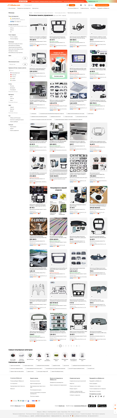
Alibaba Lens (17, 405)
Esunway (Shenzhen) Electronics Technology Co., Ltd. (58, 45)
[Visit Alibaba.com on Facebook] (90, 396)
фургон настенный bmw (15, 365)
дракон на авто (31, 371)
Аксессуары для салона (60, 12)
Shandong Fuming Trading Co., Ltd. (97, 108)
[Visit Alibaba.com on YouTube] (101, 396)
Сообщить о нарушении (75, 395)
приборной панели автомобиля (43, 365)
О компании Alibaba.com (16, 378)
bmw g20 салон (91, 368)
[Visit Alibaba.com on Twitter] (96, 396)
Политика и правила (34, 396)
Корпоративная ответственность (17, 386)
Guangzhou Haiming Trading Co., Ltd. (77, 242)
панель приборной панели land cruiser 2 (34, 368)
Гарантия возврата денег (35, 383)
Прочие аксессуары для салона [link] (74, 12)
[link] (115, 405)
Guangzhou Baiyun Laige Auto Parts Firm (38, 44)
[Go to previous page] (57, 346)
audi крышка (33, 113)
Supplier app (62, 405)
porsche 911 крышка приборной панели (76, 368)
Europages (78, 411)
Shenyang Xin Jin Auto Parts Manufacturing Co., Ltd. (38, 244)
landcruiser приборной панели (17, 368)
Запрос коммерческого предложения (58, 385)
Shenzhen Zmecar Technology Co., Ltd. (98, 77)
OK (25, 58)
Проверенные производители (56, 382)
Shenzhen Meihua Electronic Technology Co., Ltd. (58, 108)
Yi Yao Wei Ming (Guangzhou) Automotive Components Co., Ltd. (58, 150)
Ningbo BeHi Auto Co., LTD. (35, 212)
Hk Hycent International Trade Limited (98, 44)
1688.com (45, 411)
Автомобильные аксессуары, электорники (43, 12)
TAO (69, 411)
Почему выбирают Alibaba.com (17, 381)
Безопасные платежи (35, 381)
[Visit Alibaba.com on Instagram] (98, 396)
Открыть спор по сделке (75, 386)
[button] (67, 5)
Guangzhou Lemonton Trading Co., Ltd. (78, 180)
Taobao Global (64, 411)
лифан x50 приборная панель (57, 371)
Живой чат (72, 383)
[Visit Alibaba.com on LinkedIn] (93, 396)
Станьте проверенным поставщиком (98, 388)
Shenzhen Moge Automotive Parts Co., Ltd (38, 107)
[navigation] (18, 179)
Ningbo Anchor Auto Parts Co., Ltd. (97, 212)
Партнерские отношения (95, 391)
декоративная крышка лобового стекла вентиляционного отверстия (69, 119)
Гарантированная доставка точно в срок (37, 387)
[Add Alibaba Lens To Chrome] (30, 405)
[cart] (85, 5)
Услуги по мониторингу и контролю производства (38, 393)
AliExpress (39, 411)
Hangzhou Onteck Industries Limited (57, 178)
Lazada (58, 411)
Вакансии (12, 388)
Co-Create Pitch (13, 383)
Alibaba (30, 12)
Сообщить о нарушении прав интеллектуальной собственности (77, 392)
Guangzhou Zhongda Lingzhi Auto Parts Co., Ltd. (78, 148)
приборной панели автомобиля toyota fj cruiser (82, 365)
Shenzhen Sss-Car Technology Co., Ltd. (78, 212)
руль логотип (66, 365)
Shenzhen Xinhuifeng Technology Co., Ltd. (78, 107)
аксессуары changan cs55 (43, 371)
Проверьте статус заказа (95, 386)
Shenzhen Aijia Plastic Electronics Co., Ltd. (78, 77)
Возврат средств (73, 388)
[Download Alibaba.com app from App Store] (92, 405)
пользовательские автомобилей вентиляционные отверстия (52, 113)
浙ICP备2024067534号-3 (93, 416)
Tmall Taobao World (52, 411)
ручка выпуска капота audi (82, 116)
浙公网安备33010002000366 (80, 416)
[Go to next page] (79, 346)
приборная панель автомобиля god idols (39, 116)
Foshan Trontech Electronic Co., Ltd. (57, 245)
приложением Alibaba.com (80, 405)
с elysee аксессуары (69, 116)
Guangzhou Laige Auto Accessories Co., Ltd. (38, 150)
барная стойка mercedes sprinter (17, 371)
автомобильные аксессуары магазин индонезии (55, 368)
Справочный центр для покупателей (78, 381)
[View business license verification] (70, 416)
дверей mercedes (56, 365)
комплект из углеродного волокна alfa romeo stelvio (41, 119)
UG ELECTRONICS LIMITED (95, 150)
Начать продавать (93, 383)
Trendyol (73, 411)
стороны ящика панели (28, 365)
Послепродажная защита (35, 389)
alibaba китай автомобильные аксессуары (76, 113)
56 (76, 345)
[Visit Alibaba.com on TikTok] (104, 396)
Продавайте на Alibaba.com (95, 381)
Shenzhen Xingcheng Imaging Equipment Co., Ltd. (78, 45)
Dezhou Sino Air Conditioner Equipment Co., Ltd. (98, 180)
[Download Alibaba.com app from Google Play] (102, 405)
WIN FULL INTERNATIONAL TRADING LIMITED (38, 181)
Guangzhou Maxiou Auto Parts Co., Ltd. (38, 76)
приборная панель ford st (56, 116)
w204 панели (90, 113)
